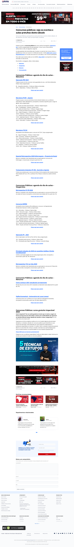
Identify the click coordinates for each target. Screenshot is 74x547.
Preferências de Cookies (5, 510)
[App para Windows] (54, 533)
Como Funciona (4, 498)
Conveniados (3, 505)
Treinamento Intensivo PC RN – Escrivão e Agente (32, 170)
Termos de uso (37, 533)
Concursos (23, 4)
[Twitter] (70, 533)
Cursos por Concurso (42, 505)
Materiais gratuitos (61, 4)
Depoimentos (58, 496)
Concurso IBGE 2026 (15, 4)
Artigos (33, 4)
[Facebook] (68, 533)
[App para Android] (60, 533)
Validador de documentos (6, 503)
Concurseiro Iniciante (50, 4)
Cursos (28, 4)
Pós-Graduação (41, 503)
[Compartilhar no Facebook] (51, 41)
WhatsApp (22, 500)
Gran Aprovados (41, 4)
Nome (17, 476)
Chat (21, 498)
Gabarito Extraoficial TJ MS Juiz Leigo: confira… (51, 405)
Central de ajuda (23, 496)
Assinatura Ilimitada (41, 496)
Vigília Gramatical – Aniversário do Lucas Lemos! (32, 296)
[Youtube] (62, 533)
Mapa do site (45, 533)
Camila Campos (18, 407)
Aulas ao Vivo (58, 500)
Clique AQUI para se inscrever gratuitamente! (27, 332)
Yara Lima (47, 407)
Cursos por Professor (42, 510)
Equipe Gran (19, 386)
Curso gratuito (22, 70)
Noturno (21, 68)
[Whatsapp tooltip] (66, 533)
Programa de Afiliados (5, 507)
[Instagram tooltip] (64, 533)
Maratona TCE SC (21, 130)
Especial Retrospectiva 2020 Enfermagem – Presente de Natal (36, 156)
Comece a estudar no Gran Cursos (37, 370)
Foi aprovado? (24, 509)
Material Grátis (59, 498)
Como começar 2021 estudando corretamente (31, 283)
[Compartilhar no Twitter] (52, 41)
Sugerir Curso (58, 503)
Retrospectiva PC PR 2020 (24, 190)
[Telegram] (72, 533)
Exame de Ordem (41, 500)
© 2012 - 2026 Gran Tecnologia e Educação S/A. (11, 533)
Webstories (69, 4)
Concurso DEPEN (21, 204)
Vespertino (22, 65)
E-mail (17, 480)
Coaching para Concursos (42, 498)
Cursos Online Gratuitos (42, 514)
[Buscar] (13, 2)
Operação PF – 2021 (22, 235)
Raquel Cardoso (33, 407)
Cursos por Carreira (41, 507)
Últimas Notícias (5, 4)
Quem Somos (3, 496)
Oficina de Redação (41, 512)
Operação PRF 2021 (22, 80)
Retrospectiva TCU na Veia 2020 (26, 264)
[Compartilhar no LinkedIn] (54, 41)
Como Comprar (4, 500)
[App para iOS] (58, 533)
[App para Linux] (56, 533)
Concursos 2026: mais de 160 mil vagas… (37, 405)
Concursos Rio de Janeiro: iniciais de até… (22, 405)
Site (16, 484)
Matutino (21, 63)
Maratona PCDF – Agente (24, 98)
